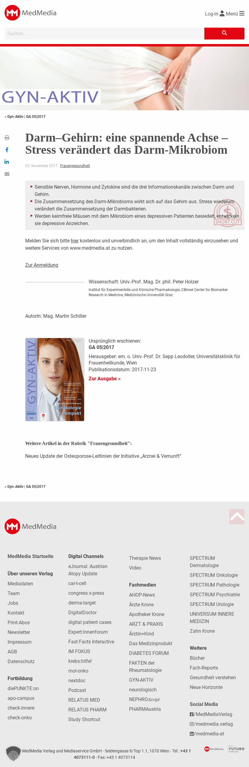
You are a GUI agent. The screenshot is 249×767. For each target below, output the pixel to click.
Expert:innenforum (88, 632)
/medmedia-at (209, 734)
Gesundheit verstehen (213, 677)
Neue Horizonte (206, 687)
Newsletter (19, 632)
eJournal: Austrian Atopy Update (87, 570)
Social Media (204, 704)
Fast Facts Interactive (91, 642)
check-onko (20, 718)
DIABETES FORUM (149, 653)
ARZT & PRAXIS (146, 624)
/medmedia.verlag (213, 724)
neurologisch (143, 690)
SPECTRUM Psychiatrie (215, 595)
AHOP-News (142, 595)
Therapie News (145, 558)
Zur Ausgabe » (105, 379)
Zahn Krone (202, 631)
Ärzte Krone (141, 605)
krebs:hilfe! (80, 661)
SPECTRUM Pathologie (214, 585)
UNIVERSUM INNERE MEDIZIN (212, 617)
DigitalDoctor (82, 612)
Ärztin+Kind (141, 634)
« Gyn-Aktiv (14, 117)
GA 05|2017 (36, 117)
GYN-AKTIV (141, 680)
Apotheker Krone (146, 614)
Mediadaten (20, 584)
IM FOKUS (79, 651)
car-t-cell (77, 583)
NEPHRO (144, 699)
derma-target (82, 603)
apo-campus (21, 698)
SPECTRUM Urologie (212, 604)
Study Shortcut (84, 719)
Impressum (20, 642)
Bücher (197, 658)
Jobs (13, 603)
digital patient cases (89, 622)
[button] (13, 753)
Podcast (77, 690)
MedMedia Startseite (30, 556)
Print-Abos (19, 622)
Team (14, 593)
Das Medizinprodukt (150, 643)
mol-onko (78, 671)
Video (135, 568)
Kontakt (16, 613)
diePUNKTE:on (23, 688)
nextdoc (76, 680)
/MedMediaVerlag (213, 714)
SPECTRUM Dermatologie (204, 561)
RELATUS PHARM (87, 710)
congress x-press (86, 593)
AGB (12, 652)
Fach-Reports (204, 668)
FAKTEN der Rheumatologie (145, 666)
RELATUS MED (84, 700)
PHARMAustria (145, 709)
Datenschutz (21, 661)
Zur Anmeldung (41, 265)
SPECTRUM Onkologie (214, 575)
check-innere (21, 708)
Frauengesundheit (75, 166)
